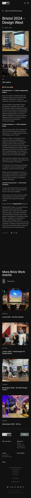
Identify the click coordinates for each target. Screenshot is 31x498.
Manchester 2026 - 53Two (11, 424)
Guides (18, 443)
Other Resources (21, 446)
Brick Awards (5, 455)
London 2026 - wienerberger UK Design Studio (13, 352)
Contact (24, 434)
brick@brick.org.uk (15, 481)
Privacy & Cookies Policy (15, 490)
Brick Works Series (6, 456)
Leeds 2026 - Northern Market (12, 317)
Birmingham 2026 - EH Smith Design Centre (14, 389)
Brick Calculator (21, 447)
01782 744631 (15, 478)
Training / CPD (20, 444)
